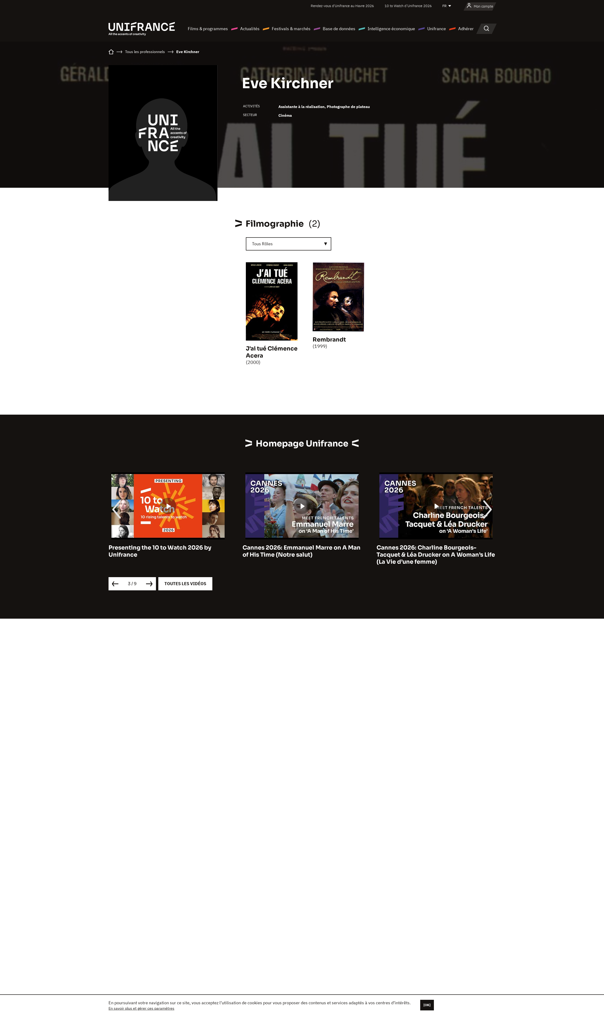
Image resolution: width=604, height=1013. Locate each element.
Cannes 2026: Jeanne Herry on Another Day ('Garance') (433, 551)
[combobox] (288, 243)
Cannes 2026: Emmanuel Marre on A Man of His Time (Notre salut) (167, 551)
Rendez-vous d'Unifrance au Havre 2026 (342, 6)
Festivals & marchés (291, 28)
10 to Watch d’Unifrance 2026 (408, 6)
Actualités (250, 28)
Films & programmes (208, 28)
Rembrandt (329, 339)
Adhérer (466, 28)
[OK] (427, 1005)
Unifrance (436, 28)
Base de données (339, 28)
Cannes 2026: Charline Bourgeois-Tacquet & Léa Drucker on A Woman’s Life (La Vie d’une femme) (302, 554)
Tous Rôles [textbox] (262, 243)
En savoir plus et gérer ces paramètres (141, 1008)
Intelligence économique (391, 28)
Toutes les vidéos (185, 583)
